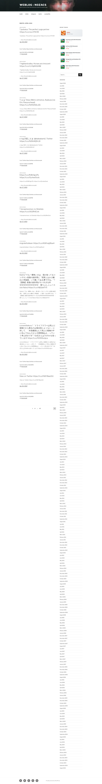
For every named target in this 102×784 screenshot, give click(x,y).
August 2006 (63, 677)
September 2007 (64, 643)
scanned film (47, 14)
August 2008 (63, 615)
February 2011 (63, 537)
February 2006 (63, 692)
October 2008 (63, 609)
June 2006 (62, 682)
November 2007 (63, 638)
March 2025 (62, 127)
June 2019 (62, 303)
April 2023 (62, 187)
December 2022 (63, 197)
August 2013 (63, 459)
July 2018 (62, 332)
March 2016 (62, 392)
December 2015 (63, 397)
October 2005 (63, 703)
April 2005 (62, 718)
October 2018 (63, 324)
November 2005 (63, 700)
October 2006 (63, 672)
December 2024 (63, 135)
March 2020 (62, 280)
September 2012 (63, 487)
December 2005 (63, 698)
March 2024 (62, 158)
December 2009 (63, 573)
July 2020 (62, 270)
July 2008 (62, 617)
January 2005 (63, 724)
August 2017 (63, 347)
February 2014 (63, 443)
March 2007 (62, 659)
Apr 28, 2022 (23, 42)
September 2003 (64, 765)
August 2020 (63, 267)
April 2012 (62, 500)
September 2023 (63, 174)
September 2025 (63, 111)
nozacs (68, 32)
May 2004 (62, 744)
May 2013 (62, 467)
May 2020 (62, 275)
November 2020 (63, 259)
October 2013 (63, 454)
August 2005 (63, 708)
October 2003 (63, 762)
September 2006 (64, 674)
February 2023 (63, 192)
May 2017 (62, 355)
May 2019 (62, 306)
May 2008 (62, 622)
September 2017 (63, 345)
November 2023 (63, 168)
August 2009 (63, 583)
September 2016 (63, 376)
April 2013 (62, 469)
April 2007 (62, 656)
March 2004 (63, 749)
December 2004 (63, 726)
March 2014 (62, 441)
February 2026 (63, 98)
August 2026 (63, 83)
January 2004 (63, 755)
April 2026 (62, 93)
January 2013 (63, 477)
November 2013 (63, 451)
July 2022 (62, 210)
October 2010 (63, 547)
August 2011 (62, 521)
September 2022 (63, 205)
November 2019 (63, 290)
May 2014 (62, 436)
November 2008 (63, 607)
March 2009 (63, 596)
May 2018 (62, 337)
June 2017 (62, 353)
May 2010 (62, 560)
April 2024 (62, 155)
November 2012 (63, 482)
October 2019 (63, 293)
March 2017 (62, 360)
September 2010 (63, 550)
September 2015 (63, 402)
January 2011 (63, 539)
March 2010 (62, 565)
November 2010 (63, 545)
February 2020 (63, 283)
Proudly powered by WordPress (53, 780)
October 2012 (63, 485)
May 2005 (62, 716)
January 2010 (63, 571)
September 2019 (63, 296)
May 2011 (62, 529)
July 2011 (62, 524)
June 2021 (62, 241)
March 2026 (62, 96)
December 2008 (63, 604)
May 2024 (62, 153)
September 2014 (63, 425)
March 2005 (63, 721)
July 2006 (62, 679)
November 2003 (63, 760)
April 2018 (62, 340)
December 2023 (63, 166)
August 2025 (63, 114)
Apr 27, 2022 (23, 78)
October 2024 (63, 140)
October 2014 (63, 423)
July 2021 (62, 238)
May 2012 (62, 498)
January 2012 (63, 508)
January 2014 (63, 446)
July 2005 (62, 711)
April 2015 (62, 407)
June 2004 (62, 742)
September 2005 (64, 705)
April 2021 (62, 246)
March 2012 (62, 503)
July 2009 (62, 586)
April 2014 (62, 438)
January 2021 (63, 254)
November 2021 (63, 228)
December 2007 (63, 635)
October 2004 (63, 731)
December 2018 (63, 319)
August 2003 (63, 768)
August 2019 (63, 298)
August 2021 (63, 236)
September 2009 (64, 581)
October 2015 (63, 399)
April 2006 (62, 687)
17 (40, 408)
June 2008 (62, 620)
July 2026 (62, 85)
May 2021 (62, 244)
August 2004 (63, 737)
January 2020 (63, 285)
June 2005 (62, 713)
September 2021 (63, 233)
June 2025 (62, 119)
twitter (27, 14)
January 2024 (63, 163)
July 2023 (62, 179)
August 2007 (63, 646)
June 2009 (62, 589)
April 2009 (62, 594)
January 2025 (63, 132)
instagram (33, 14)
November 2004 (63, 729)
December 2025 (63, 104)
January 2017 (63, 366)
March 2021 (62, 249)
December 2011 (63, 511)
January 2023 (63, 194)
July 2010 (62, 555)
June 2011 (62, 526)
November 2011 (63, 513)
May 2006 (62, 685)
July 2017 (62, 350)
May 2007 (62, 653)
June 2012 (62, 495)
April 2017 (62, 358)
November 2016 (63, 371)
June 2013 (62, 464)
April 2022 (62, 218)
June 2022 (62, 213)
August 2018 (63, 329)
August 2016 (63, 379)
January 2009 (63, 602)
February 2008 (63, 630)
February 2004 (63, 752)
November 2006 (63, 669)
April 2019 (62, 308)
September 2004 (64, 734)
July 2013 (62, 462)
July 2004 (62, 739)
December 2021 (63, 226)
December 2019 (63, 288)
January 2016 (63, 394)
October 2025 (63, 109)
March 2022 (62, 220)
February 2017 (63, 363)
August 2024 (63, 145)
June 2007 (62, 651)
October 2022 (63, 202)
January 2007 (63, 664)
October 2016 (63, 373)
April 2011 (62, 532)
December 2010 (63, 542)
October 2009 (63, 578)
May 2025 (62, 122)
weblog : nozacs (33, 4)
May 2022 (62, 215)
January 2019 (63, 316)
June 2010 (62, 558)
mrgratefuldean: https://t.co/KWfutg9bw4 (36, 243)
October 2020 (63, 262)
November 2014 (63, 420)
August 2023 (63, 176)
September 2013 (63, 456)
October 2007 (63, 641)
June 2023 (62, 181)
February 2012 (63, 506)
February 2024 (63, 161)
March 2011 (62, 534)
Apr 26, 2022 (23, 253)
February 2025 (63, 129)
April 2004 (62, 747)
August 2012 (63, 490)
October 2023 (63, 171)
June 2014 (62, 433)
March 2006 (63, 690)
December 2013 (63, 449)
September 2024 (63, 142)
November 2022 (63, 200)
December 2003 (63, 757)
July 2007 (62, 648)
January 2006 (63, 695)
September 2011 (63, 519)
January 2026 (63, 101)
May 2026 (62, 91)
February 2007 (63, 661)
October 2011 (63, 516)
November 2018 (63, 321)
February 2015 (63, 412)
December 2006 (63, 666)
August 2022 (63, 207)
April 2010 (62, 563)
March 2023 (62, 189)
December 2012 (63, 480)
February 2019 (63, 314)
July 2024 (62, 148)
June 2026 (62, 88)
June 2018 (62, 334)
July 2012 (62, 493)
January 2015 (63, 415)
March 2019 (62, 311)
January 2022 (63, 223)
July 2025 (62, 117)
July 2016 (62, 381)
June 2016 (62, 384)
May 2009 (62, 591)
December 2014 (63, 417)
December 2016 (63, 368)
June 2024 (62, 150)
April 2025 (62, 124)
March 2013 (62, 472)
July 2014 (62, 430)
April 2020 (62, 277)
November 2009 (63, 576)
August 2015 (63, 404)
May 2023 (62, 184)
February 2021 (63, 251)
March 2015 (62, 410)
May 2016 (62, 386)
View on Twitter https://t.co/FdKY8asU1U (36, 376)
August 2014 (63, 428)
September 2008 (64, 612)
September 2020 (64, 264)
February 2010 (63, 568)
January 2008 (63, 633)
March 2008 (63, 628)
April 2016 (62, 389)
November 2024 (63, 137)
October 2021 (63, 231)
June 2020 (62, 272)
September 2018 (63, 327)
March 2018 (62, 342)
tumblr (21, 14)
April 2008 (62, 625)
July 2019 (62, 301)
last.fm (40, 14)
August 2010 (63, 552)
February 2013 (63, 474)
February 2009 (63, 599)
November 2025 (63, 106)
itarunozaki (24, 54)
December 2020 (63, 257)
